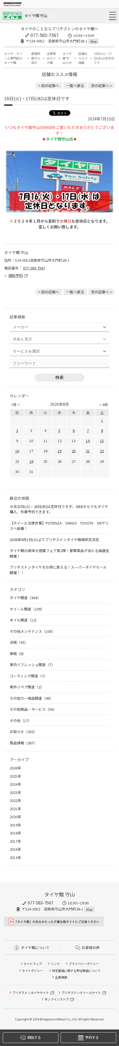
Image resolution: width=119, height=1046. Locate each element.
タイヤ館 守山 (35, 15)
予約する (92, 1037)
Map (93, 41)
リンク (55, 963)
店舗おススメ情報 (82, 58)
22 (102, 450)
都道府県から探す (35, 58)
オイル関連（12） (24, 620)
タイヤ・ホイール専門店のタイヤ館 (13, 58)
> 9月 (103, 404)
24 (31, 461)
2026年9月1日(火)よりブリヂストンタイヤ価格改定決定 (54, 539)
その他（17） (21, 720)
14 (88, 440)
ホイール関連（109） (27, 609)
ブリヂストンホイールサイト (81, 992)
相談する (34, 1037)
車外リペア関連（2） (27, 687)
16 (17, 450)
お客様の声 (91, 947)
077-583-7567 (44, 35)
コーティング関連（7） (28, 676)
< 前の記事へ (48, 85)
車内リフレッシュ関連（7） (32, 664)
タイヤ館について (35, 947)
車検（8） (18, 653)
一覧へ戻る (75, 85)
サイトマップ (33, 963)
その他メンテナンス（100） (32, 631)
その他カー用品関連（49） (31, 698)
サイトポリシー (32, 970)
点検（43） (19, 642)
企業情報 (61, 977)
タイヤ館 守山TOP (67, 58)
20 (74, 450)
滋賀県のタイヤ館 (51, 58)
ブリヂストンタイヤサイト (30, 992)
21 (88, 450)
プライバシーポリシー (84, 963)
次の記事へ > (101, 85)
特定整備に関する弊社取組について (76, 970)
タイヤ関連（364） (25, 597)
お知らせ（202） (23, 731)
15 (102, 440)
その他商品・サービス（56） (33, 709)
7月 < (15, 404)
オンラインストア (57, 999)
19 (59, 450)
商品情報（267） (23, 742)
